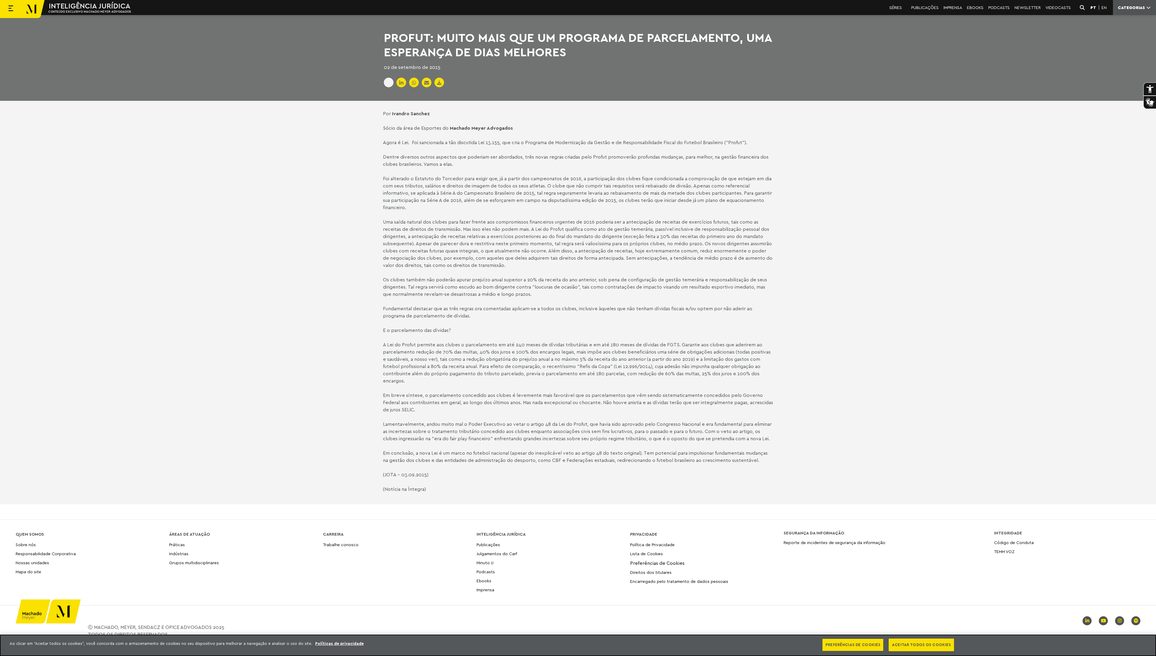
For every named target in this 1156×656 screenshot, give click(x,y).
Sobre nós (26, 545)
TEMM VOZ (1004, 551)
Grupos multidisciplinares (194, 562)
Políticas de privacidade (339, 643)
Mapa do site (28, 572)
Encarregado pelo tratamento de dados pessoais (679, 581)
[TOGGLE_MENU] (11, 9)
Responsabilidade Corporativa (46, 553)
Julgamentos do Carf (497, 553)
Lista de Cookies (646, 553)
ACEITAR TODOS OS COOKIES (921, 644)
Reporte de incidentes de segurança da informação (834, 542)
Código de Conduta (1014, 542)
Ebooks (484, 580)
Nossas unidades (32, 562)
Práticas (177, 545)
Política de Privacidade (652, 545)
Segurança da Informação (814, 533)
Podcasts (486, 571)
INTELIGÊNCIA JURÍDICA (89, 5)
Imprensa (485, 589)
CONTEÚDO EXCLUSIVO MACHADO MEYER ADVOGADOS (89, 11)
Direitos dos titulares (651, 572)
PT (1093, 7)
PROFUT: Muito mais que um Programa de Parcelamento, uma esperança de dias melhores (578, 44)
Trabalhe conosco (341, 545)
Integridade (1008, 533)
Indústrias (178, 553)
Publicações (488, 545)
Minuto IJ (485, 562)
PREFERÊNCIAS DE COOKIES (852, 644)
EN (1104, 7)
